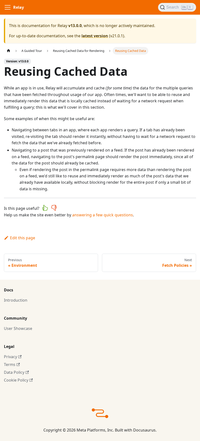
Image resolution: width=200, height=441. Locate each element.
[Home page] (8, 51)
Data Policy (14, 372)
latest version (94, 35)
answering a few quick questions (102, 215)
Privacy (10, 356)
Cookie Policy (16, 380)
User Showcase (18, 328)
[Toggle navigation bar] (7, 7)
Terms (9, 364)
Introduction (15, 300)
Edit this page (22, 237)
